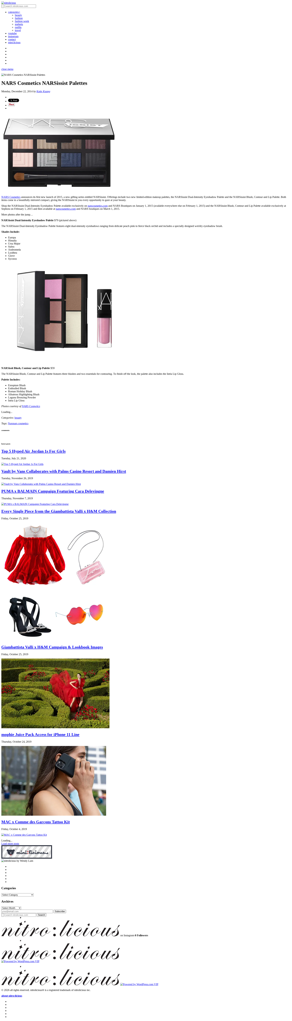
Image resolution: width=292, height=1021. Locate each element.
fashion (19, 18)
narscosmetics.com (98, 205)
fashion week (22, 21)
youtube (12, 33)
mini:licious (14, 42)
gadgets (19, 24)
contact (12, 39)
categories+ (14, 12)
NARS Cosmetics (10, 197)
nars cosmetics (20, 423)
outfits (18, 27)
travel (18, 30)
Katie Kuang (43, 91)
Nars (10, 423)
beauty (18, 15)
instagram (13, 36)
